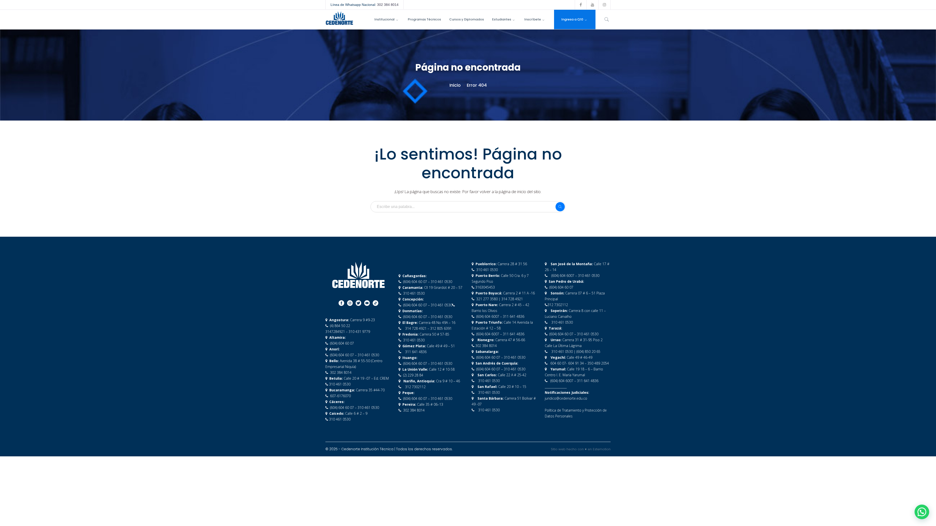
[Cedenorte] (339, 17)
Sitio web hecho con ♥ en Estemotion (581, 449)
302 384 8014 (388, 5)
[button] (922, 512)
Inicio (455, 85)
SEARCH (560, 206)
